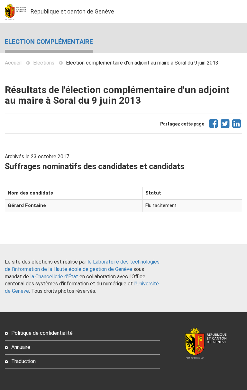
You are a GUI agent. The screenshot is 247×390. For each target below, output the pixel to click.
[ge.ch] (18, 11)
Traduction (23, 361)
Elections (43, 63)
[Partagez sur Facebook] (213, 126)
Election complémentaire (49, 42)
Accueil (13, 63)
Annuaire (20, 347)
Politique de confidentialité (42, 333)
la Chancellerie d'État (54, 276)
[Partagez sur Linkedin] (237, 126)
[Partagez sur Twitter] (225, 126)
